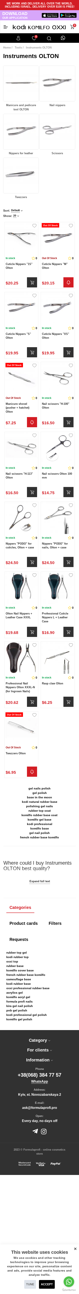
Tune (30, 1284)
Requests (18, 939)
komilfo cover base (20, 970)
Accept (47, 1284)
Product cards (23, 923)
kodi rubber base (18, 983)
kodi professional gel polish (26, 1015)
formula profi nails (19, 1001)
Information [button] (38, 1060)
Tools (18, 47)
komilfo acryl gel (18, 997)
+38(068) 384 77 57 (39, 1075)
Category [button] (38, 1040)
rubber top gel (16, 952)
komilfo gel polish (19, 1019)
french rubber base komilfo (39, 837)
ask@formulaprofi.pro (39, 1108)
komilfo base (39, 828)
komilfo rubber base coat (39, 815)
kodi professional (39, 824)
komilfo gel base (39, 819)
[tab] (39, 1040)
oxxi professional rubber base (28, 988)
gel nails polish (39, 788)
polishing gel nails (39, 806)
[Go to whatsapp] (69, 1281)
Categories (20, 907)
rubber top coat (39, 810)
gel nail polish (39, 833)
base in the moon (39, 797)
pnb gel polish (16, 1010)
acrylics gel (14, 992)
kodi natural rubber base (39, 801)
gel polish (39, 793)
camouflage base (18, 979)
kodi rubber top (17, 957)
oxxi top (12, 961)
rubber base (15, 966)
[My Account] (18, 38)
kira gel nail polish (19, 1006)
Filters (55, 923)
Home (7, 47)
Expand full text (39, 881)
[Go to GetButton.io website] (69, 1289)
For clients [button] (38, 1050)
